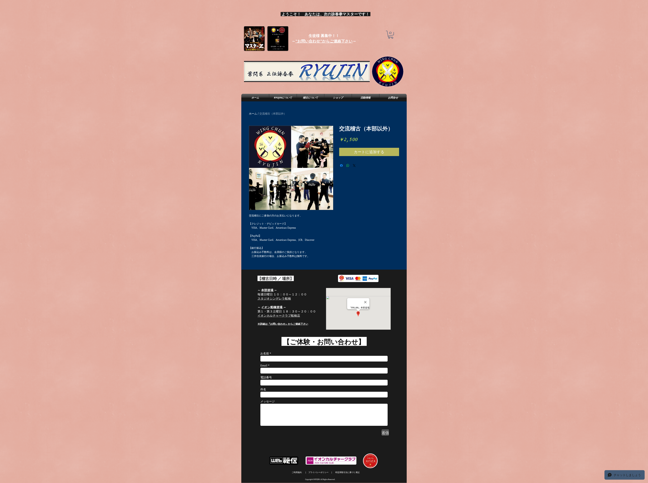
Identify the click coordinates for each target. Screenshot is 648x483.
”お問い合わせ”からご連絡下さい (324, 41)
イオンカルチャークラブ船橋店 (279, 315)
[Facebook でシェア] (341, 165)
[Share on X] (354, 165)
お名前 (264, 353)
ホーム (253, 113)
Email (263, 365)
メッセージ (267, 401)
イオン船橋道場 (271, 307)
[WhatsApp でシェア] (348, 165)
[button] (390, 35)
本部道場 (267, 290)
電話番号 (266, 377)
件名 (263, 389)
